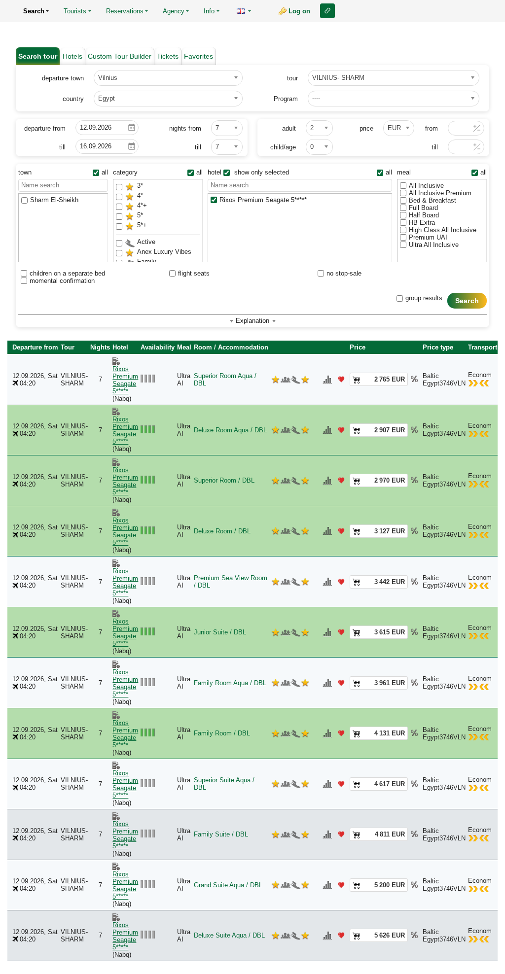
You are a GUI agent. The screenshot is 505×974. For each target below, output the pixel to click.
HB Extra (422, 222)
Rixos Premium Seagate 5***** (263, 200)
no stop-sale (343, 273)
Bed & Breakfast (432, 200)
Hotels (72, 56)
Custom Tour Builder (119, 56)
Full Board (423, 207)
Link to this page (327, 10)
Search (467, 301)
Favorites (198, 56)
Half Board (424, 215)
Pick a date (131, 127)
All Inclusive (426, 185)
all (105, 172)
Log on (299, 11)
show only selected (260, 172)
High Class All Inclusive (442, 230)
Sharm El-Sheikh (54, 200)
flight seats (194, 273)
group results (423, 298)
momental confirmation (62, 280)
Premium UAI (428, 237)
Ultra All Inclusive (434, 244)
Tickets (168, 56)
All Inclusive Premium (440, 193)
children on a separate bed (67, 273)
